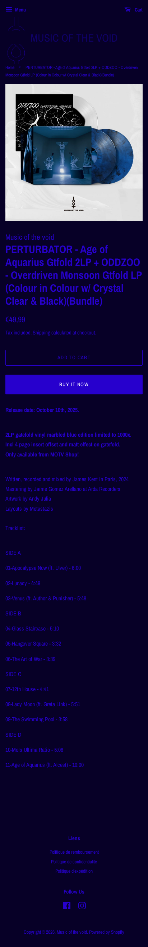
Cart (138, 9)
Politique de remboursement (74, 852)
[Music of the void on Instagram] (82, 907)
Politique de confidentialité (74, 861)
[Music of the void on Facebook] (67, 907)
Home (9, 67)
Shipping (41, 332)
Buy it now (74, 384)
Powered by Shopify (106, 932)
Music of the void (74, 37)
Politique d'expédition (74, 871)
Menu (20, 9)
